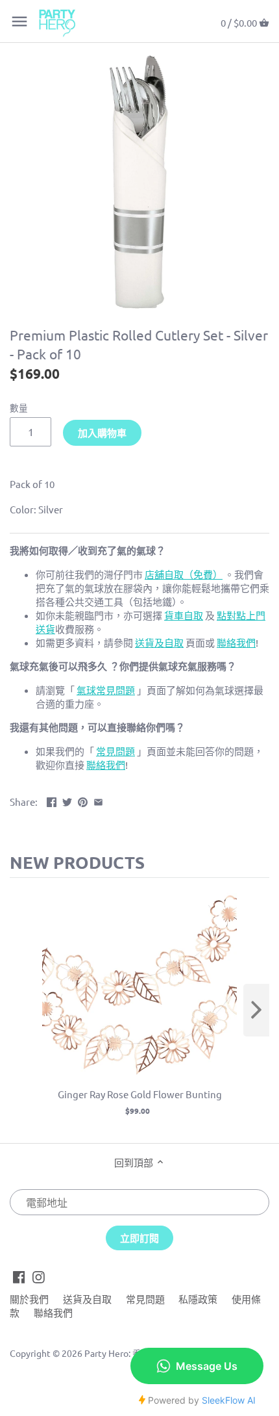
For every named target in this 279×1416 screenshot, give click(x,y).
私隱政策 (197, 1299)
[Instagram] (38, 1276)
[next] (256, 1010)
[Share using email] (98, 800)
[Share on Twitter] (67, 800)
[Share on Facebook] (51, 800)
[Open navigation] (19, 21)
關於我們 (29, 1299)
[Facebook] (19, 1276)
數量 (19, 407)
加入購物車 (102, 432)
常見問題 (145, 1299)
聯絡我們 (53, 1312)
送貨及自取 (87, 1299)
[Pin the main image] (83, 800)
